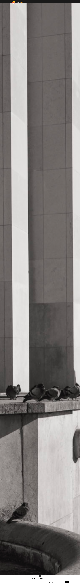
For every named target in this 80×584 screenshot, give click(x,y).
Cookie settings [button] (60, 582)
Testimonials (49, 1)
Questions (55, 1)
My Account (60, 1)
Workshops (32, 1)
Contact (65, 1)
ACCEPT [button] (67, 582)
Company (43, 1)
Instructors (38, 1)
